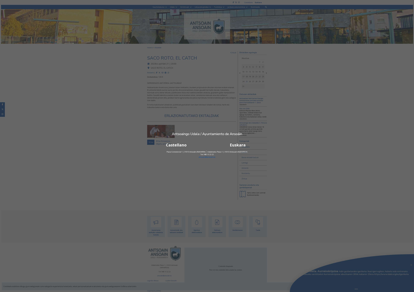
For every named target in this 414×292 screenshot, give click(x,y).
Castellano (176, 145)
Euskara (238, 145)
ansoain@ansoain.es (207, 157)
